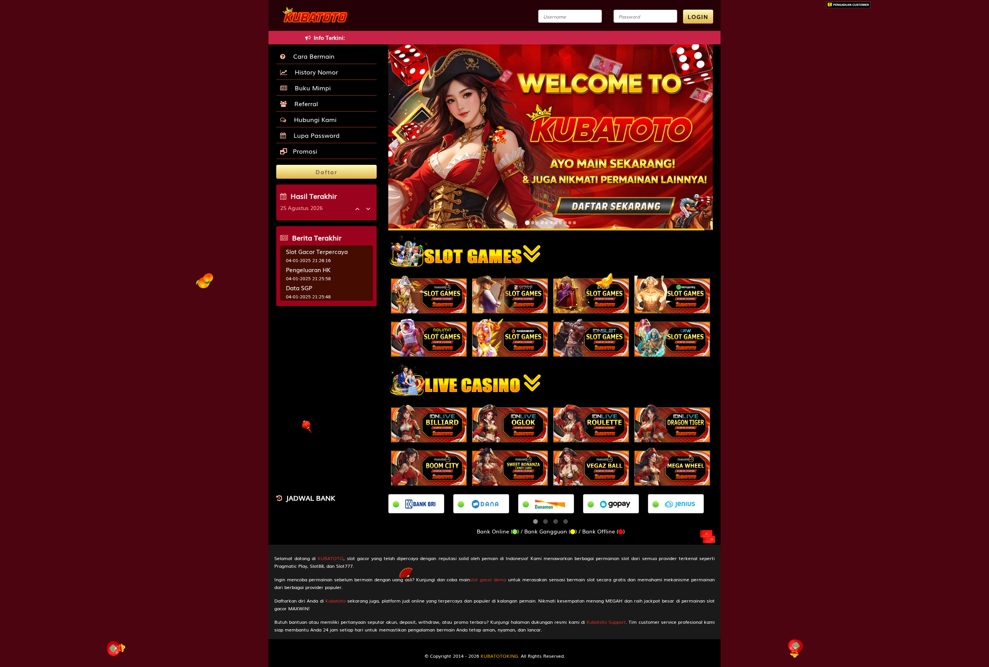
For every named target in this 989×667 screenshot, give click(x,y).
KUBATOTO (330, 558)
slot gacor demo (488, 579)
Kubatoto (335, 600)
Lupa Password (315, 135)
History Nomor (314, 71)
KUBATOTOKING (499, 655)
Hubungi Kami (313, 119)
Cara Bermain (312, 56)
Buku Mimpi (311, 87)
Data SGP (299, 287)
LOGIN (698, 16)
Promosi (304, 151)
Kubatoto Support (606, 621)
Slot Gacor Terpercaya (317, 251)
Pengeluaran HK (308, 269)
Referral (304, 103)
